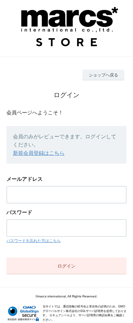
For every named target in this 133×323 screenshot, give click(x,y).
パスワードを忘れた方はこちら (33, 240)
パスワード (19, 212)
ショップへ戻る (103, 75)
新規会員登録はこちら (39, 153)
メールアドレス (24, 179)
